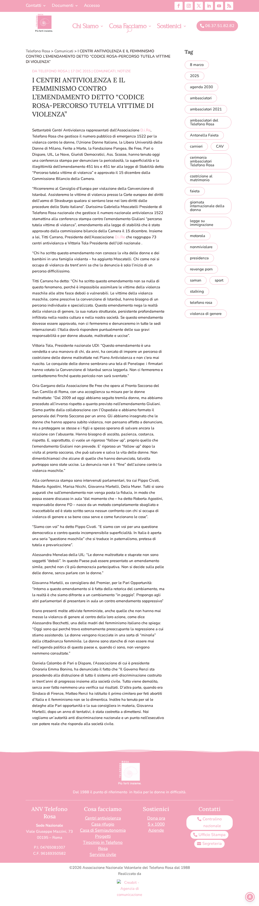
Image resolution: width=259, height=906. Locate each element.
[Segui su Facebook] (179, 6)
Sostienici (169, 27)
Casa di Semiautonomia (103, 830)
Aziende (156, 830)
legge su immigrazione (201, 222)
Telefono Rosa (53, 71)
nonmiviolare (201, 246)
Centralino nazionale (212, 822)
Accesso (92, 6)
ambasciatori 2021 (206, 109)
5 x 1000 (156, 824)
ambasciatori (201, 98)
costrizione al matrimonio (201, 178)
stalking (197, 291)
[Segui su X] (199, 6)
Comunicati (105, 71)
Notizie (124, 71)
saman (195, 280)
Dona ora (156, 818)
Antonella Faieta (204, 135)
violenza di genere (206, 313)
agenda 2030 (201, 86)
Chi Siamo (85, 27)
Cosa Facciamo (127, 27)
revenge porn (201, 269)
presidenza (199, 258)
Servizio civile (103, 854)
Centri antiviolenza (103, 818)
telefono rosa (201, 302)
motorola (197, 235)
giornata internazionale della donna (207, 206)
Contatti (33, 6)
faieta (195, 191)
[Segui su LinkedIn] (209, 6)
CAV (220, 146)
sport (219, 280)
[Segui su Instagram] (189, 6)
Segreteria (212, 843)
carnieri (196, 146)
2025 (194, 75)
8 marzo (197, 64)
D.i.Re (145, 130)
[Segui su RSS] (229, 6)
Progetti (103, 836)
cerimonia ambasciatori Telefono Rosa (202, 161)
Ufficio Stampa (212, 835)
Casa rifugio (102, 824)
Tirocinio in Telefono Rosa (103, 845)
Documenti (62, 6)
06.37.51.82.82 (219, 26)
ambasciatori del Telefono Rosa (204, 122)
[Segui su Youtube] (219, 6)
